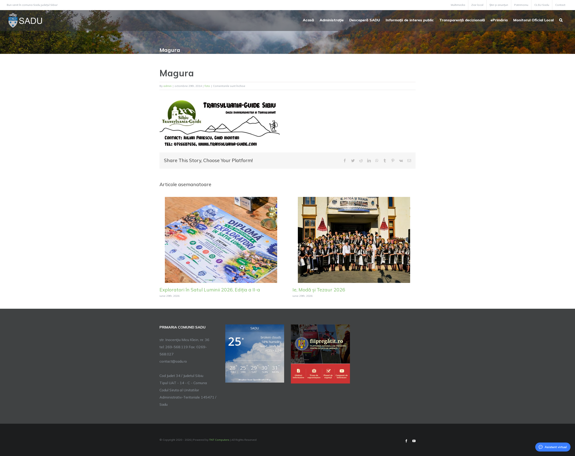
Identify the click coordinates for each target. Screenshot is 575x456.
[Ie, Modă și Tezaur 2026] (354, 239)
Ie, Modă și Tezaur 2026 (318, 290)
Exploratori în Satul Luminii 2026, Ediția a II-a (209, 290)
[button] (561, 19)
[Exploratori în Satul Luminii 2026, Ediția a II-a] (221, 239)
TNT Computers (219, 439)
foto (207, 86)
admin (167, 86)
